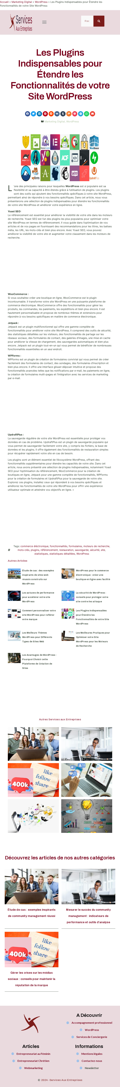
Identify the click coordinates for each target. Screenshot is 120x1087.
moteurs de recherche (96, 546)
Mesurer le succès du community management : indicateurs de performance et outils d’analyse (88, 916)
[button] (44, 22)
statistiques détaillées (62, 553)
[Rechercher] (98, 21)
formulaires (75, 546)
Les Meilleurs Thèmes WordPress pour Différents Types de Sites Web (37, 637)
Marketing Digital (22, 1)
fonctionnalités (58, 546)
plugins (35, 549)
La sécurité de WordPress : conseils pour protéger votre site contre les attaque (92, 597)
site (103, 549)
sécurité (94, 549)
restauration (66, 549)
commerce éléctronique (34, 546)
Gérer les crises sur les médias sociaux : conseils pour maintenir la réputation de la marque (31, 979)
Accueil (4, 1)
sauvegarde (82, 549)
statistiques (41, 553)
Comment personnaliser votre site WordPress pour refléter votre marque (39, 615)
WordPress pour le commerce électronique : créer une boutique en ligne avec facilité (93, 575)
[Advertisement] (60, 267)
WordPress (41, 1)
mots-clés (23, 549)
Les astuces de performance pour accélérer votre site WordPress (38, 597)
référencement (49, 549)
